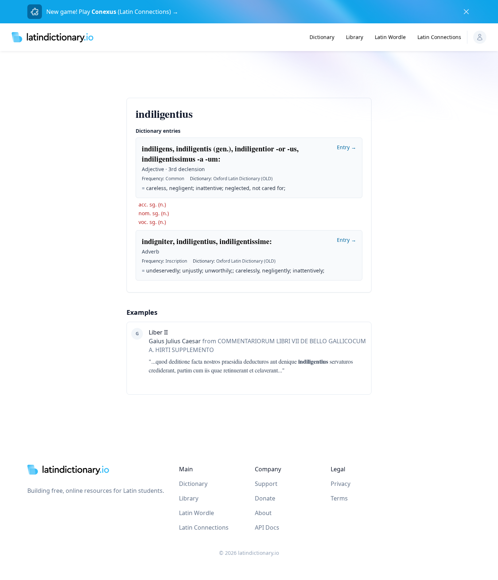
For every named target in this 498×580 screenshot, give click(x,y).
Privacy (340, 484)
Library (354, 37)
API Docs (267, 527)
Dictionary (322, 37)
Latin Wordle (390, 37)
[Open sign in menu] (479, 37)
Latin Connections (439, 37)
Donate (265, 498)
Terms (339, 498)
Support (266, 484)
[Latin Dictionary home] (52, 37)
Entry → (346, 147)
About (263, 513)
